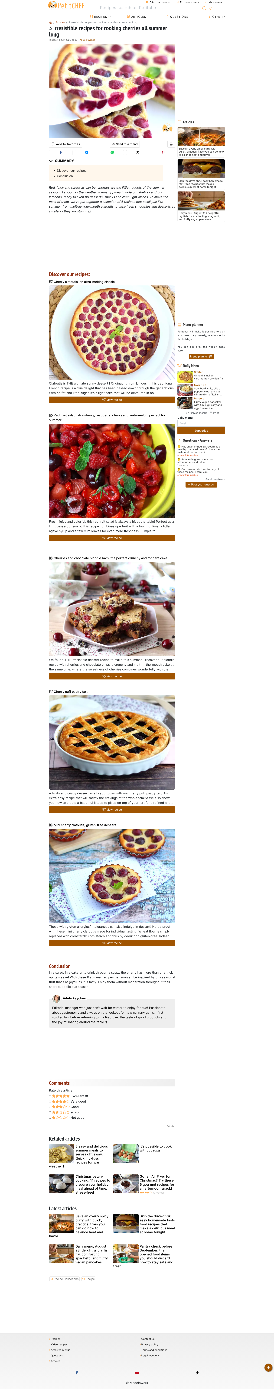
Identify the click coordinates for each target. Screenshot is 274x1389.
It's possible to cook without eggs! (156, 1148)
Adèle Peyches (87, 39)
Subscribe (201, 430)
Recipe (90, 1279)
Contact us (147, 1338)
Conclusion (65, 176)
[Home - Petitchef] (50, 22)
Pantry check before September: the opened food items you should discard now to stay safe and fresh (143, 1256)
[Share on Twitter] (137, 152)
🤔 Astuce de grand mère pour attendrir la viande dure (195, 460)
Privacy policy (149, 1344)
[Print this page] (171, 144)
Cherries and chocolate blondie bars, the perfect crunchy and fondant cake (110, 558)
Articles (138, 16)
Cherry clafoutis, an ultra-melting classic (84, 282)
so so (74, 1112)
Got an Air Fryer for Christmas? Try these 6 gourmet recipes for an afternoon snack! (157, 1182)
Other (217, 16)
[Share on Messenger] (86, 152)
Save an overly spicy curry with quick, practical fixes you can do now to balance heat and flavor (78, 1226)
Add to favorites (67, 144)
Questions (178, 16)
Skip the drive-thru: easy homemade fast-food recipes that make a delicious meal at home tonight (157, 1224)
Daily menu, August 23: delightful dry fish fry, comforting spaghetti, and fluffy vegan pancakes (92, 1254)
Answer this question (187, 455)
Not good (77, 1118)
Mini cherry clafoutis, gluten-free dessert (84, 825)
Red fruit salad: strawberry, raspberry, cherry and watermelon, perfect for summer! (107, 417)
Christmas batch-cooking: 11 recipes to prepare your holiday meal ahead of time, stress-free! (92, 1184)
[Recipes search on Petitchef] (204, 7)
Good (74, 1107)
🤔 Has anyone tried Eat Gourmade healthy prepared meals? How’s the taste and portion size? (198, 449)
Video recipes (59, 1344)
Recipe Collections (66, 1279)
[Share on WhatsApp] (112, 152)
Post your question (202, 484)
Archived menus (197, 412)
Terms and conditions (154, 1349)
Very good (78, 1101)
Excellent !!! (79, 1096)
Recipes (100, 16)
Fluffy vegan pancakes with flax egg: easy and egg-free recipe (208, 405)
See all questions (214, 479)
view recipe (114, 399)
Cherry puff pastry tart (70, 692)
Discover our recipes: (72, 170)
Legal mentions (150, 1355)
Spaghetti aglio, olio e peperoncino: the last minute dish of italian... (208, 391)
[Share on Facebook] (60, 152)
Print (215, 412)
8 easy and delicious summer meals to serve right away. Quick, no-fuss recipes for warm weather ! (78, 1156)
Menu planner (199, 356)
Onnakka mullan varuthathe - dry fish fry (208, 377)
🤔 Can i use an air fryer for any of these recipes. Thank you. (198, 470)
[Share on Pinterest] (163, 152)
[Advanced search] (210, 8)
